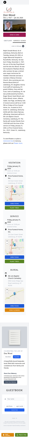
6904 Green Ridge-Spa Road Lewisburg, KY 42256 (15, 283)
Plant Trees (14, 208)
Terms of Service (19, 423)
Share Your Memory (10, 382)
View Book (8, 357)
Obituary (8, 41)
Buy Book (16, 357)
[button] (15, 191)
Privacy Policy (10, 423)
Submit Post (14, 410)
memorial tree (8, 141)
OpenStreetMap (16, 425)
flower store (18, 143)
